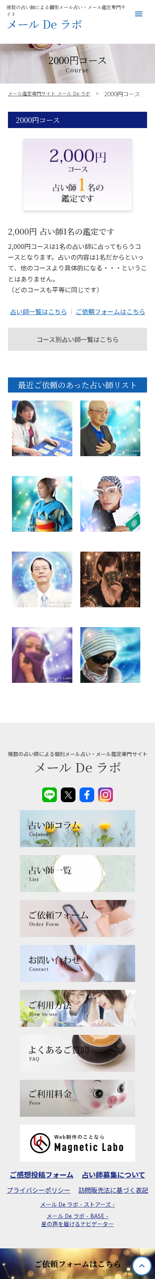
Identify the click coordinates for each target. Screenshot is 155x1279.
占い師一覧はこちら (38, 311)
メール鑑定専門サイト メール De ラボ (49, 93)
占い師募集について (113, 1175)
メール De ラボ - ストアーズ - (77, 1204)
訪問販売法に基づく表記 (113, 1190)
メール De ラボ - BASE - (77, 1216)
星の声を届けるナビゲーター (77, 1224)
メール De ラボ (44, 24)
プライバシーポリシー (38, 1190)
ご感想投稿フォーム (42, 1175)
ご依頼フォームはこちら (110, 311)
